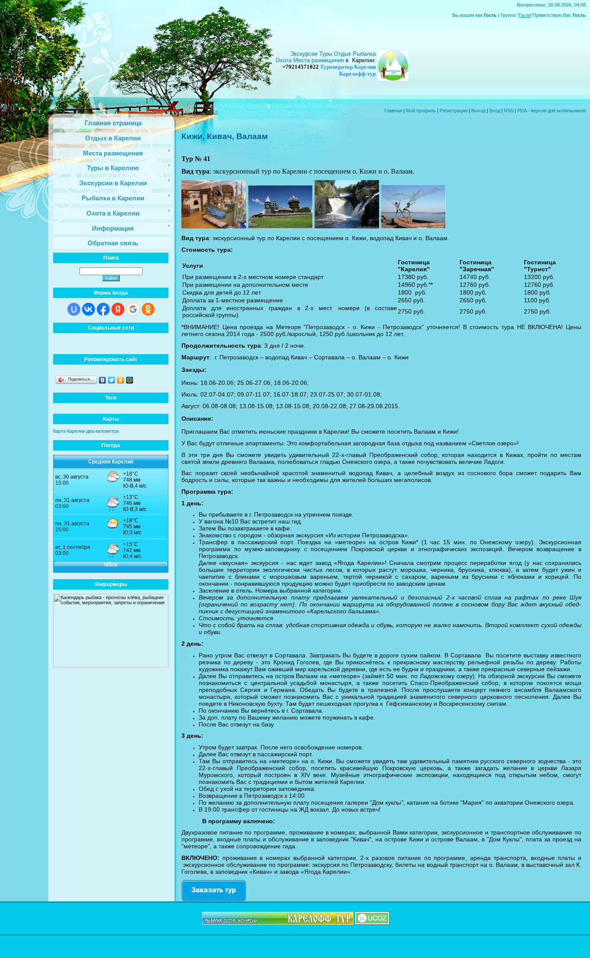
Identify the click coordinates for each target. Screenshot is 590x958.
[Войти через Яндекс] (117, 309)
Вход (494, 110)
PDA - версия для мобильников (551, 110)
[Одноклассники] (120, 380)
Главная (393, 110)
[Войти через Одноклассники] (148, 309)
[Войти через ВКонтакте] (88, 309)
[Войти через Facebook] (103, 309)
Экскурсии (304, 54)
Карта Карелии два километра (86, 431)
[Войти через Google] (133, 309)
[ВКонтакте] (102, 380)
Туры (326, 54)
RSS (509, 110)
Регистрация (453, 110)
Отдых (343, 54)
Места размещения (318, 60)
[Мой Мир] (129, 380)
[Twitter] (111, 380)
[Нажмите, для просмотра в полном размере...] (213, 226)
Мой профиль (421, 110)
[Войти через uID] (73, 309)
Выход (478, 110)
